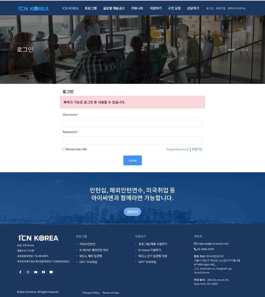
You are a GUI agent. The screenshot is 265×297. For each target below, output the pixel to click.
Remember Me (76, 149)
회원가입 (221, 8)
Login (133, 160)
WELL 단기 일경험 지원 (153, 256)
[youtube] (35, 272)
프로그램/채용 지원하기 (153, 244)
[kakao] (51, 272)
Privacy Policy (91, 293)
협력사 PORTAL (237, 8)
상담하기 (193, 8)
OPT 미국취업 (88, 262)
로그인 (210, 8)
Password (70, 131)
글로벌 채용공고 (114, 8)
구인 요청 (174, 8)
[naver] (43, 272)
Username (71, 114)
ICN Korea (70, 8)
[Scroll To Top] (258, 292)
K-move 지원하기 (150, 250)
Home (232, 50)
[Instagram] (28, 272)
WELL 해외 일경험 (91, 256)
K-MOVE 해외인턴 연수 (94, 250)
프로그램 (91, 8)
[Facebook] (20, 272)
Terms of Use (110, 293)
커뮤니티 (137, 8)
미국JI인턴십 (87, 244)
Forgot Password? (177, 149)
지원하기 (156, 8)
